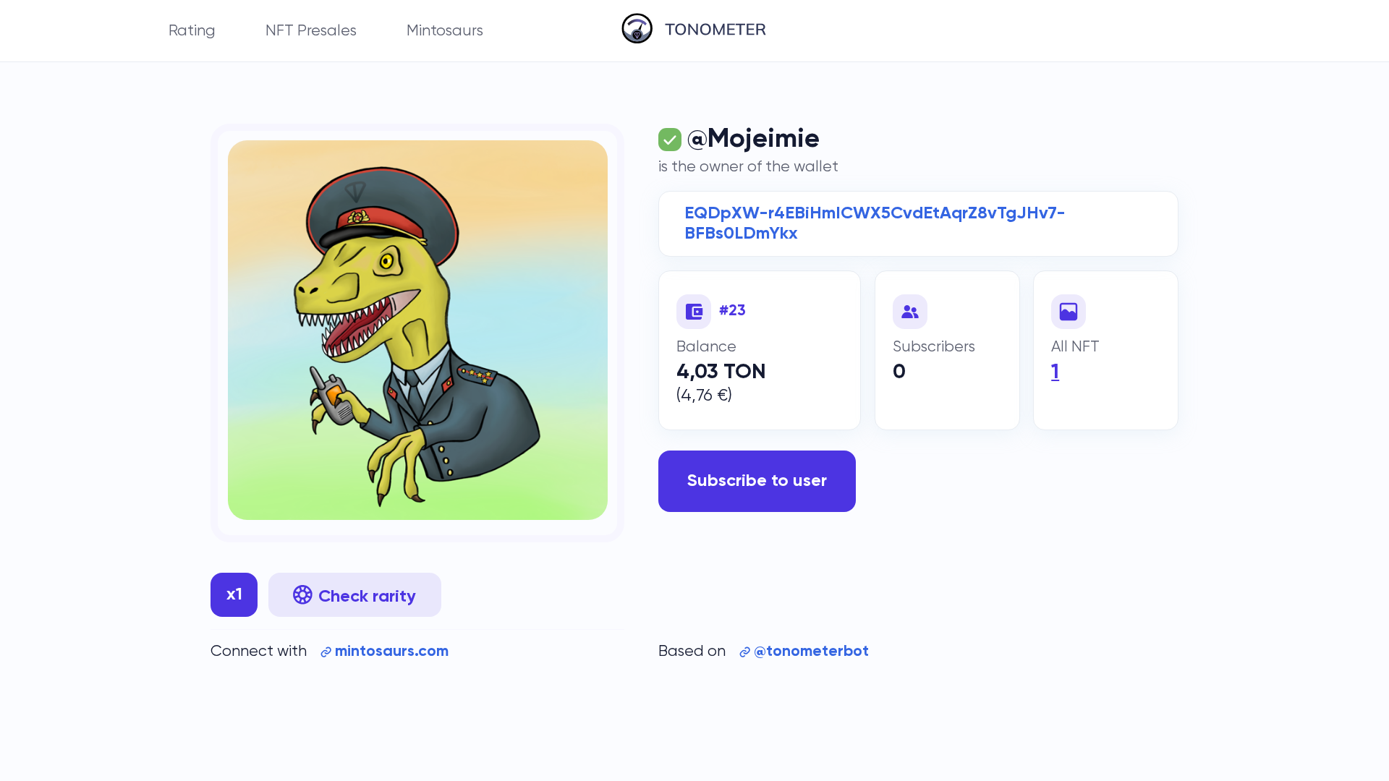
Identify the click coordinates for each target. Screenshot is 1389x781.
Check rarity (367, 596)
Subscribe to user (757, 481)
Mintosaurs (445, 30)
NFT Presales (311, 30)
